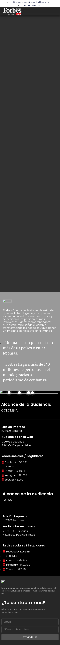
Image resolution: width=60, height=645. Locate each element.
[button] (55, 11)
